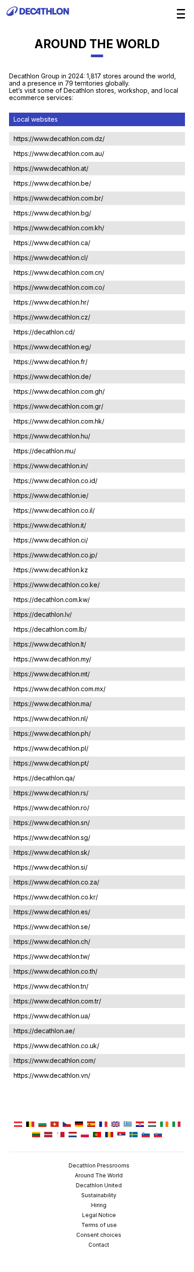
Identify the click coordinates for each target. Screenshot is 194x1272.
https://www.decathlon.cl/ (51, 257)
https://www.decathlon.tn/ (51, 986)
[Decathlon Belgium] (30, 1125)
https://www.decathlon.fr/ (51, 361)
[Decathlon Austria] (18, 1125)
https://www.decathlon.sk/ (52, 852)
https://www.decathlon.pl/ (51, 748)
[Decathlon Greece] (127, 1125)
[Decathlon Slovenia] (145, 1135)
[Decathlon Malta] (60, 1135)
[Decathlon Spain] (91, 1125)
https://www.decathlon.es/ (52, 912)
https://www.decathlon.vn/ (52, 1075)
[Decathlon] (38, 20)
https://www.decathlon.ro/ (51, 808)
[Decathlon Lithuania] (36, 1135)
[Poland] (84, 1135)
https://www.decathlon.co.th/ (55, 971)
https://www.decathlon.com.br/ (58, 198)
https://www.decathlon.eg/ (52, 347)
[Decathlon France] (103, 1125)
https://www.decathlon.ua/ (52, 1016)
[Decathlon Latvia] (48, 1135)
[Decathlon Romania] (109, 1135)
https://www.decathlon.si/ (51, 867)
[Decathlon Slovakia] (157, 1135)
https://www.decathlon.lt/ (50, 644)
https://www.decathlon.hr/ (51, 302)
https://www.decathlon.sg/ (52, 837)
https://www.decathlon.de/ (52, 376)
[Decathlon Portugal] (97, 1135)
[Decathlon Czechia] (66, 1125)
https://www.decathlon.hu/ (52, 436)
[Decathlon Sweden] (133, 1135)
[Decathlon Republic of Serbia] (121, 1135)
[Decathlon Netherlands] (72, 1135)
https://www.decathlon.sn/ (52, 822)
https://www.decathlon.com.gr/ (58, 406)
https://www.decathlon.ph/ (52, 733)
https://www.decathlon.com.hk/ (59, 421)
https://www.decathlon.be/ (52, 183)
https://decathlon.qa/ (44, 778)
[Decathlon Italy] (176, 1125)
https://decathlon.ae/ (44, 1031)
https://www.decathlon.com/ (55, 1060)
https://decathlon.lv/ (43, 614)
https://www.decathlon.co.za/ (56, 882)
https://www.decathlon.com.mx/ (60, 689)
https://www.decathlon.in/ (51, 466)
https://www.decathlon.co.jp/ (55, 555)
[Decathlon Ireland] (164, 1125)
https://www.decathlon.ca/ (52, 242)
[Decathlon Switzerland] (54, 1125)
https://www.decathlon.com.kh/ (59, 228)
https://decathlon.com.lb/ (50, 629)
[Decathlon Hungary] (152, 1125)
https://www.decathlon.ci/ (51, 540)
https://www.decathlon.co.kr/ (56, 897)
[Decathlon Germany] (78, 1125)
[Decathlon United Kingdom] (115, 1125)
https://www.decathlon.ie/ (51, 495)
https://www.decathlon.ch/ (52, 941)
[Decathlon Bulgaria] (42, 1125)
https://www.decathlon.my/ (52, 659)
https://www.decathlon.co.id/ (55, 480)
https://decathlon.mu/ (45, 451)
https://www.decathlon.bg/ (52, 213)
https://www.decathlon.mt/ (52, 674)
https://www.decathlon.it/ (50, 525)
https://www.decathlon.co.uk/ (56, 1045)
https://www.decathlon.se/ (52, 926)
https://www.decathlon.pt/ (51, 763)
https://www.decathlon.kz (51, 570)
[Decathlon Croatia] (139, 1125)
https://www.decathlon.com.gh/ (59, 391)
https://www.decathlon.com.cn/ (59, 272)
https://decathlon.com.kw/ (52, 599)
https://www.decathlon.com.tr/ (57, 1001)
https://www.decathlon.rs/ (51, 793)
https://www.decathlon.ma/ (53, 703)
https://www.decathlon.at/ (51, 168)
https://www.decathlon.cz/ (52, 317)
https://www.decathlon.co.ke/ (57, 584)
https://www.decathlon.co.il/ (54, 510)
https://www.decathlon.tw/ (52, 956)
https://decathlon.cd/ (44, 332)
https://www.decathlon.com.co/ (59, 287)
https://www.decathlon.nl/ (51, 718)
